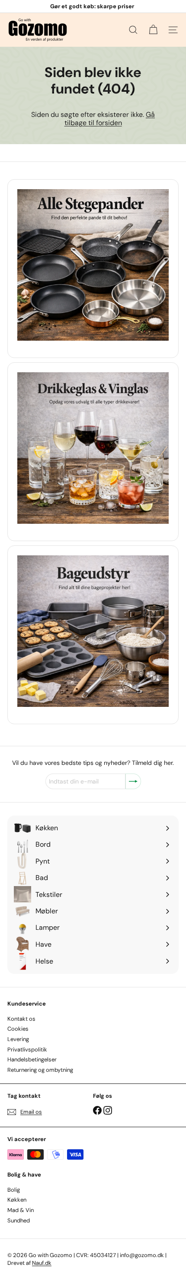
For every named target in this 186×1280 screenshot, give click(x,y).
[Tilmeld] (133, 781)
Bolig (13, 1189)
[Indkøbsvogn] (153, 29)
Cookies (18, 1028)
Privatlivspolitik (27, 1049)
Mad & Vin (20, 1210)
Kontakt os (21, 1018)
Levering (18, 1039)
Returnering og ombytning (40, 1070)
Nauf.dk (41, 1263)
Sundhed (18, 1220)
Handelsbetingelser (32, 1059)
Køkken (16, 1199)
